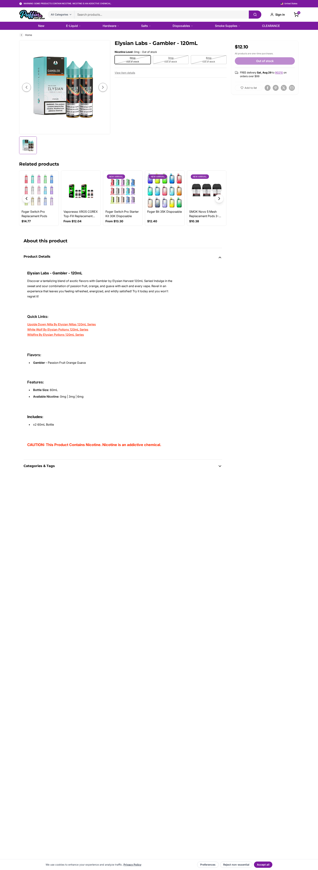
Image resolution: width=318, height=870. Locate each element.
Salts (144, 26)
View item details (125, 72)
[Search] (255, 14)
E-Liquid (72, 26)
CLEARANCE (271, 26)
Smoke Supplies (226, 26)
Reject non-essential (236, 864)
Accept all (263, 864)
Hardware (109, 26)
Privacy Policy (132, 864)
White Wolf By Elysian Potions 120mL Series (57, 329)
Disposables (181, 26)
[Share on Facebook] (268, 88)
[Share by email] (292, 88)
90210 (279, 72)
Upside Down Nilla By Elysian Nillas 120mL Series (61, 324)
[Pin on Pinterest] (276, 88)
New (41, 26)
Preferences (207, 864)
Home (28, 34)
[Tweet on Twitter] (284, 88)
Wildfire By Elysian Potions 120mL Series (55, 334)
